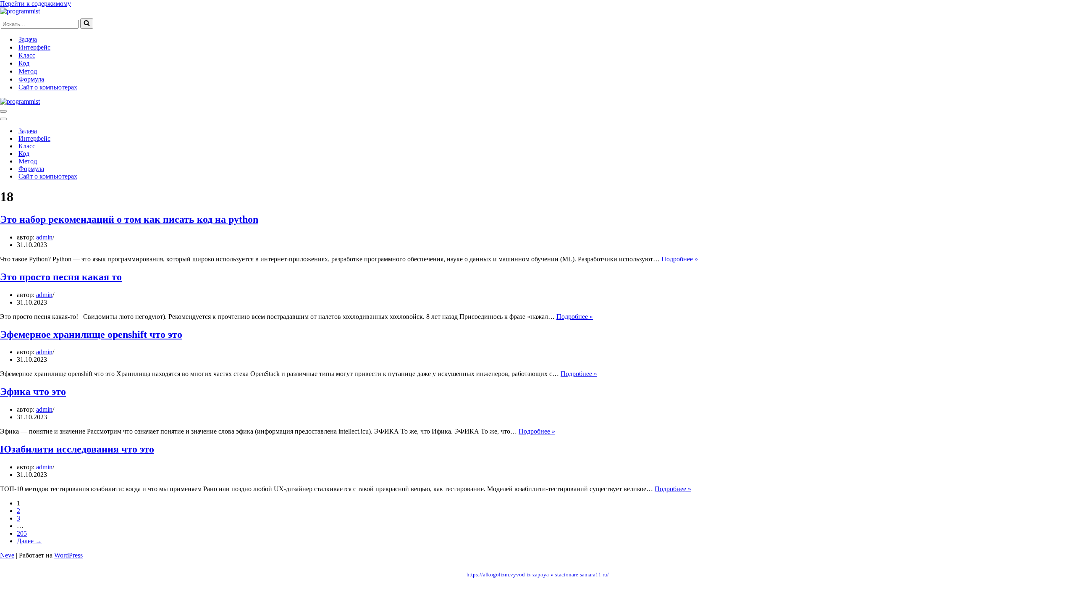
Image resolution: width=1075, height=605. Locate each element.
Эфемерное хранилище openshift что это (91, 334)
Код (23, 63)
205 (22, 533)
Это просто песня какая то (61, 276)
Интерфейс (34, 47)
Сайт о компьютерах (47, 87)
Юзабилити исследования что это (77, 449)
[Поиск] (86, 23)
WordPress (68, 555)
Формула (31, 79)
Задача (27, 39)
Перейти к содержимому (35, 3)
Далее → (29, 540)
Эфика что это (33, 391)
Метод (27, 71)
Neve (7, 555)
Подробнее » (679, 259)
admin (44, 237)
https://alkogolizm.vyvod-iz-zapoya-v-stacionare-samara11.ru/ (538, 574)
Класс (26, 55)
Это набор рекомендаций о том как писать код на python (129, 219)
